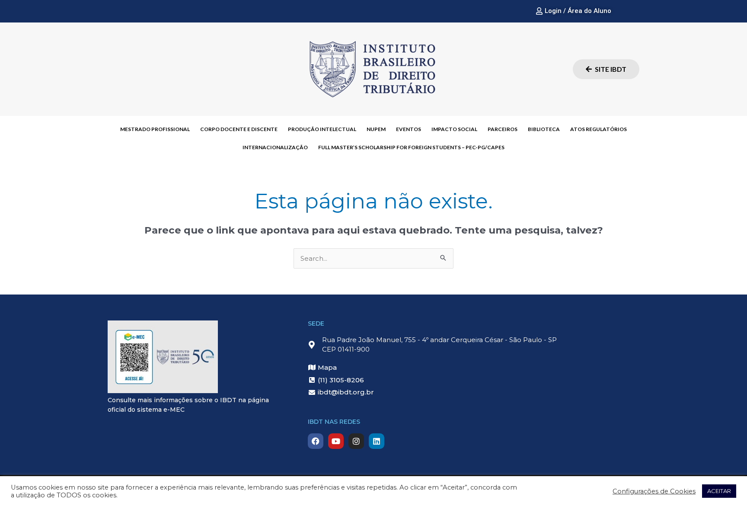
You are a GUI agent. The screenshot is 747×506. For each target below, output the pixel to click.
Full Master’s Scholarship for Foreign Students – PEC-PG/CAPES (411, 147)
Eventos (408, 129)
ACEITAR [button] (719, 490)
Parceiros (502, 129)
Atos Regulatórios (598, 129)
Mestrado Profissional (155, 129)
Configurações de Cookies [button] (654, 491)
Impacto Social (454, 129)
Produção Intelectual (322, 129)
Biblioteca (544, 129)
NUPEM (376, 129)
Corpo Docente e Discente (239, 129)
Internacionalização (275, 147)
